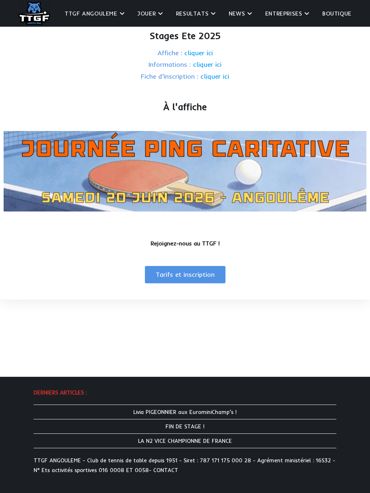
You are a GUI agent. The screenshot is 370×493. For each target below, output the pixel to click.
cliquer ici (198, 53)
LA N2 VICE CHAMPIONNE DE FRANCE (185, 440)
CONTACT (165, 470)
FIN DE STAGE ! (185, 426)
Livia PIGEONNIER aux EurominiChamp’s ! (185, 412)
